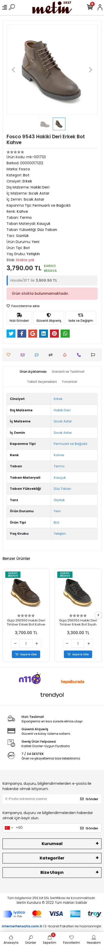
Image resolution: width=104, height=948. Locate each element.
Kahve (59, 455)
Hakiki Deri (62, 410)
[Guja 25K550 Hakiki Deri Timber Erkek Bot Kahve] (26, 592)
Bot (56, 522)
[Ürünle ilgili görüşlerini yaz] (38, 355)
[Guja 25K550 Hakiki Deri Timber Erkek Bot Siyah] (78, 592)
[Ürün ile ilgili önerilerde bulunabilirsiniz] (94, 355)
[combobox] (8, 828)
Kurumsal (52, 844)
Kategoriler (52, 858)
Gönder (92, 799)
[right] (98, 615)
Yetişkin (60, 533)
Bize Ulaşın (52, 872)
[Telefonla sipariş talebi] (80, 355)
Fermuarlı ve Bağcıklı (70, 443)
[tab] (33, 372)
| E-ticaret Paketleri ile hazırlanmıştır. (52, 926)
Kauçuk (60, 477)
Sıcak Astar (63, 421)
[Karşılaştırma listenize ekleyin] (51, 355)
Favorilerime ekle (25, 306)
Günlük (59, 500)
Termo (59, 466)
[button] (13, 69)
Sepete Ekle (28, 654)
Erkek (58, 398)
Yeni (57, 511)
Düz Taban (62, 488)
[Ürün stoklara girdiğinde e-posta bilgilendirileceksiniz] (66, 355)
